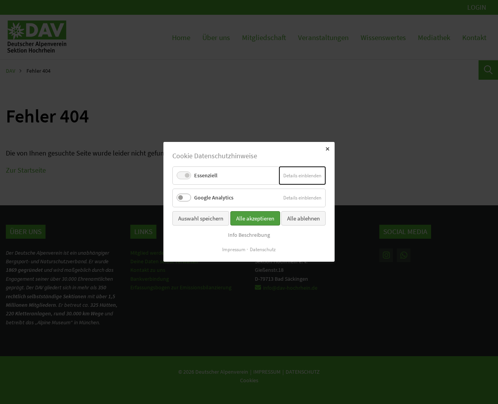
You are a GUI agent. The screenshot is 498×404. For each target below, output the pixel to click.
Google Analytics (213, 197)
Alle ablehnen (303, 218)
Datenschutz (263, 250)
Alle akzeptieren (255, 218)
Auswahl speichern (200, 218)
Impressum (233, 250)
